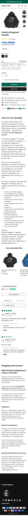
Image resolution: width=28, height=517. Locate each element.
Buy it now (14, 89)
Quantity (3, 72)
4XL (14, 68)
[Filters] (3, 305)
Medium (11, 64)
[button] (5, 39)
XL (24, 64)
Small (4, 64)
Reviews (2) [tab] (7, 300)
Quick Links (5, 503)
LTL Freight (15, 396)
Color (5, 53)
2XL (4, 68)
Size (14, 61)
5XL (19, 68)
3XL (9, 68)
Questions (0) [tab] (20, 300)
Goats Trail (6, 6)
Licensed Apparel (7, 485)
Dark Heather (6, 56)
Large (18, 64)
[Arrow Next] (24, 28)
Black (2, 56)
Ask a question (14, 294)
